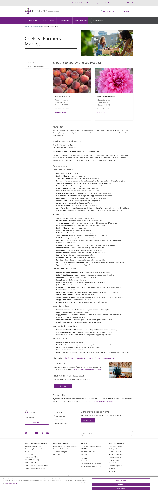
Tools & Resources (80, 21)
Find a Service (64, 21)
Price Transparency (116, 466)
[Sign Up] (63, 386)
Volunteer (56, 454)
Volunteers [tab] (81, 358)
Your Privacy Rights (120, 480)
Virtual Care (113, 471)
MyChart (126, 11)
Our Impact (96, 3)
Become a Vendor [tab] (93, 358)
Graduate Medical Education (91, 464)
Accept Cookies (121, 488)
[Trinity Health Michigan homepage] (36, 11)
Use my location (108, 11)
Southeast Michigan (60, 452)
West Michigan (86, 454)
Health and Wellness (116, 454)
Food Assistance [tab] (108, 358)
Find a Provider (88, 420)
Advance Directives (115, 446)
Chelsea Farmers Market (35, 67)
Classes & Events (115, 452)
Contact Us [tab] (58, 358)
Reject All (120, 484)
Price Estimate (114, 463)
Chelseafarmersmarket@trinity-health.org (87, 370)
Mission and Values (31, 457)
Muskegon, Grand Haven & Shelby (65, 446)
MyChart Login (114, 460)
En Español (113, 468)
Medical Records (115, 457)
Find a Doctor (32, 21)
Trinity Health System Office (80, 3)
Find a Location (48, 21)
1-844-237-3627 (129, 3)
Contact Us (29, 454)
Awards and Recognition (33, 446)
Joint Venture (31, 63)
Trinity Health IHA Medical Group (36, 465)
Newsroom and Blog (32, 460)
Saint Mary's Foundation (61, 449)
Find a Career (85, 461)
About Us (107, 3)
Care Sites (28, 3)
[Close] (155, 484)
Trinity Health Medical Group (35, 468)
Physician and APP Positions (91, 466)
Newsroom (117, 3)
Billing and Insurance (116, 449)
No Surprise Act (30, 462)
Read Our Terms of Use (12, 483)
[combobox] (111, 20)
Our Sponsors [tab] (69, 358)
